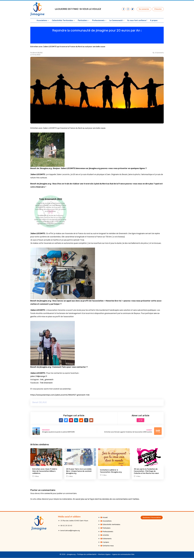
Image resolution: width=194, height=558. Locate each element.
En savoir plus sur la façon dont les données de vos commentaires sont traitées (106, 499)
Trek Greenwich (46, 383)
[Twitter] (132, 9)
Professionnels (98, 20)
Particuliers (82, 20)
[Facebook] (61, 420)
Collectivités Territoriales (62, 20)
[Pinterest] (71, 420)
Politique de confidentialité (86, 554)
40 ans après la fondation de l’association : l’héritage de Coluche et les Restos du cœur (146, 471)
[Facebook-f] (123, 9)
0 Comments (159, 53)
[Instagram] (128, 9)
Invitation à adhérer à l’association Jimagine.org (111, 471)
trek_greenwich (46, 379)
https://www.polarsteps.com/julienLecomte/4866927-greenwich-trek (60, 395)
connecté (48, 493)
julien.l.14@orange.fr (38, 376)
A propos (154, 20)
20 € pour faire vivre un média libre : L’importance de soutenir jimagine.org (79, 471)
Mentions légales (104, 554)
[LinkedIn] (76, 420)
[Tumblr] (86, 420)
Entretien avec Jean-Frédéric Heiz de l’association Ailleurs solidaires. (44, 471)
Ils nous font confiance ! (137, 20)
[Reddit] (81, 420)
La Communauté (116, 20)
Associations (42, 20)
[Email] (91, 420)
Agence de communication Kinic (123, 554)
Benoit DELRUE (38, 53)
